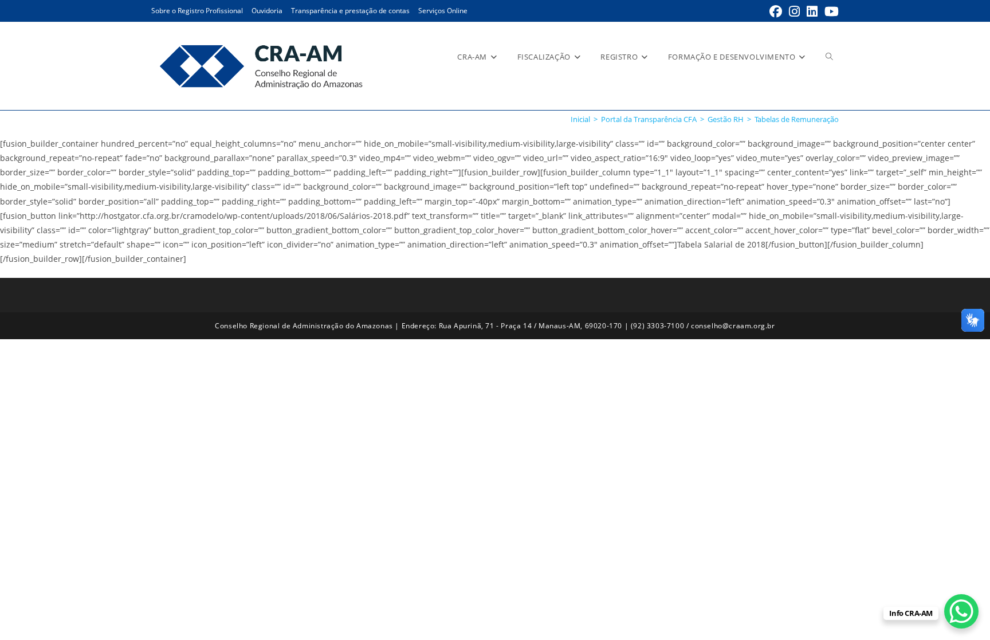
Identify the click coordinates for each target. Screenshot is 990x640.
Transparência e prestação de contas (350, 10)
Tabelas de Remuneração (797, 119)
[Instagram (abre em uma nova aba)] (794, 11)
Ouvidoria (267, 10)
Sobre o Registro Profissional (197, 10)
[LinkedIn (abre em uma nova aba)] (812, 11)
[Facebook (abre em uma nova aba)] (775, 11)
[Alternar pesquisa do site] (829, 56)
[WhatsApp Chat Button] (961, 611)
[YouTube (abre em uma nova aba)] (830, 11)
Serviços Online (442, 10)
